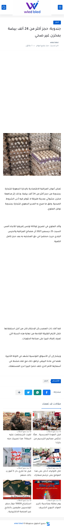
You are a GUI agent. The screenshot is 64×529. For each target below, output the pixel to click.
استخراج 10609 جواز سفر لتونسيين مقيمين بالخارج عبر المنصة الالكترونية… (18, 508)
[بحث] (4, 7)
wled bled (18, 524)
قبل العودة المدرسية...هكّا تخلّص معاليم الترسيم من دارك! (47, 439)
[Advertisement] (32, 88)
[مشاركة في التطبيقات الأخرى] (19, 392)
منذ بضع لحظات (52, 431)
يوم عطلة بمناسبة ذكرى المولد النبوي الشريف (48, 506)
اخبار (57, 22)
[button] (46, 392)
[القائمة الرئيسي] (60, 7)
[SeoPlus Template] (48, 524)
